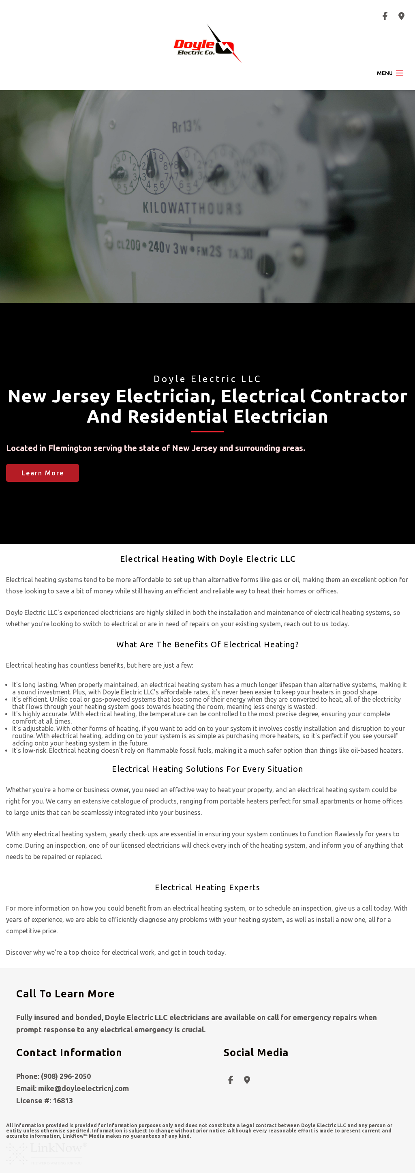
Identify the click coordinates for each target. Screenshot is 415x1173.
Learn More (42, 473)
